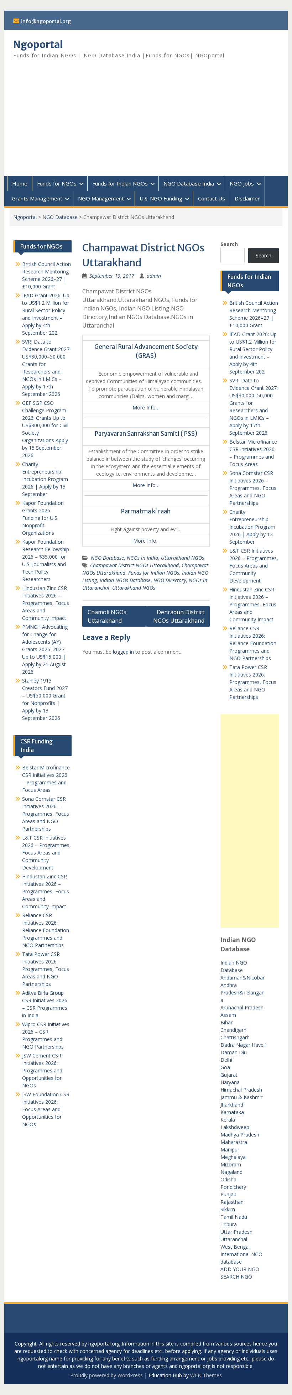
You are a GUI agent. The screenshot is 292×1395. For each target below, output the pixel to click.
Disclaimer (247, 198)
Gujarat (229, 1074)
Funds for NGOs (57, 183)
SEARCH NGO (236, 1276)
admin (154, 275)
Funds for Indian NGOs (120, 183)
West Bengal (235, 1246)
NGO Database (60, 217)
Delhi (226, 1059)
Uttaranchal (233, 1239)
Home (19, 183)
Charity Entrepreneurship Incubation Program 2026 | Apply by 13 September (252, 526)
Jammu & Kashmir (241, 1097)
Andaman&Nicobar (242, 977)
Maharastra (233, 1142)
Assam (228, 1015)
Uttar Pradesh (236, 1231)
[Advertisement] (146, 122)
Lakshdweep (234, 1127)
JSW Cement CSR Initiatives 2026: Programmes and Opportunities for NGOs (42, 1070)
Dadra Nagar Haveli (243, 1044)
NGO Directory (169, 580)
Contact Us (211, 198)
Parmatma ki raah (146, 511)
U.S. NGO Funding (161, 198)
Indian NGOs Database (125, 580)
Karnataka (232, 1112)
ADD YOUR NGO (239, 1269)
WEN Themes (206, 1375)
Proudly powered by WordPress (106, 1375)
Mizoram (230, 1164)
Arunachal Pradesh (242, 1007)
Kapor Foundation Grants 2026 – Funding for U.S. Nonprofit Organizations (43, 518)
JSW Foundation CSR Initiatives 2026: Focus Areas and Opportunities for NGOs (45, 1109)
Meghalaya (233, 1157)
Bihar (226, 1022)
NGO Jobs (242, 183)
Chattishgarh (235, 1037)
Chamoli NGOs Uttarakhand (107, 616)
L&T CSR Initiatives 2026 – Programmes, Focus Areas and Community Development (253, 565)
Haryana (230, 1082)
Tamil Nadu (233, 1216)
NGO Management (101, 198)
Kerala (227, 1119)
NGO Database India (188, 183)
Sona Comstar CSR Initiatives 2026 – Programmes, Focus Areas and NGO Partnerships (252, 488)
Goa (225, 1067)
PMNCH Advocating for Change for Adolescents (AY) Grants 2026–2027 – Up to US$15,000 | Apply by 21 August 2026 (45, 649)
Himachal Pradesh (241, 1089)
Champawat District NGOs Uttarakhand (134, 565)
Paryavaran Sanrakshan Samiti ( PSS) (146, 434)
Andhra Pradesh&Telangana (242, 992)
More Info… (146, 407)
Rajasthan (232, 1201)
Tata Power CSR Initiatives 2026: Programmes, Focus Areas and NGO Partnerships (252, 682)
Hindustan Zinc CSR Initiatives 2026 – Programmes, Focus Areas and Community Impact (252, 604)
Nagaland (231, 1172)
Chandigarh (233, 1029)
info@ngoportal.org (46, 21)
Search (229, 244)
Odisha (228, 1179)
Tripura (228, 1224)
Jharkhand (231, 1104)
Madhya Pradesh (239, 1134)
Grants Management (37, 198)
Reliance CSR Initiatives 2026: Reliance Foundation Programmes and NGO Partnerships (252, 643)
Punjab (228, 1194)
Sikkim (227, 1209)
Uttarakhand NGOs (182, 557)
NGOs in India (142, 557)
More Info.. (145, 540)
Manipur (229, 1149)
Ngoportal (38, 44)
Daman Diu (233, 1052)
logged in (123, 651)
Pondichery (233, 1187)
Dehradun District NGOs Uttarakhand (178, 616)
